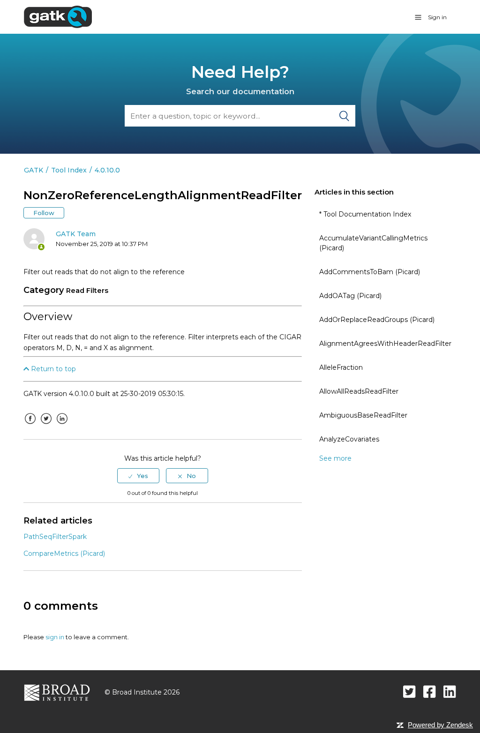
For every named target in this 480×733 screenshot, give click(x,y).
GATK (33, 170)
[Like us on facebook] (429, 691)
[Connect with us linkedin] (449, 691)
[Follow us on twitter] (409, 691)
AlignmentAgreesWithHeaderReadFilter (385, 343)
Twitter (46, 425)
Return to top (52, 369)
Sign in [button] (437, 17)
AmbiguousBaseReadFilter (363, 415)
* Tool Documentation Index (365, 214)
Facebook (30, 425)
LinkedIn (62, 425)
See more (335, 458)
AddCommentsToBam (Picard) (369, 272)
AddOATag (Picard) (350, 296)
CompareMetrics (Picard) (64, 553)
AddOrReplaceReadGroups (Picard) (377, 319)
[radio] (138, 475)
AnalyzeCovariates (349, 439)
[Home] (58, 16)
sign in (54, 637)
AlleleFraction (341, 367)
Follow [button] (43, 213)
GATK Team (76, 234)
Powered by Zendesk (440, 725)
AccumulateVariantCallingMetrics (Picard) (373, 243)
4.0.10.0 (107, 170)
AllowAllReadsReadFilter (358, 391)
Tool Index (69, 170)
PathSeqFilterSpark (55, 536)
